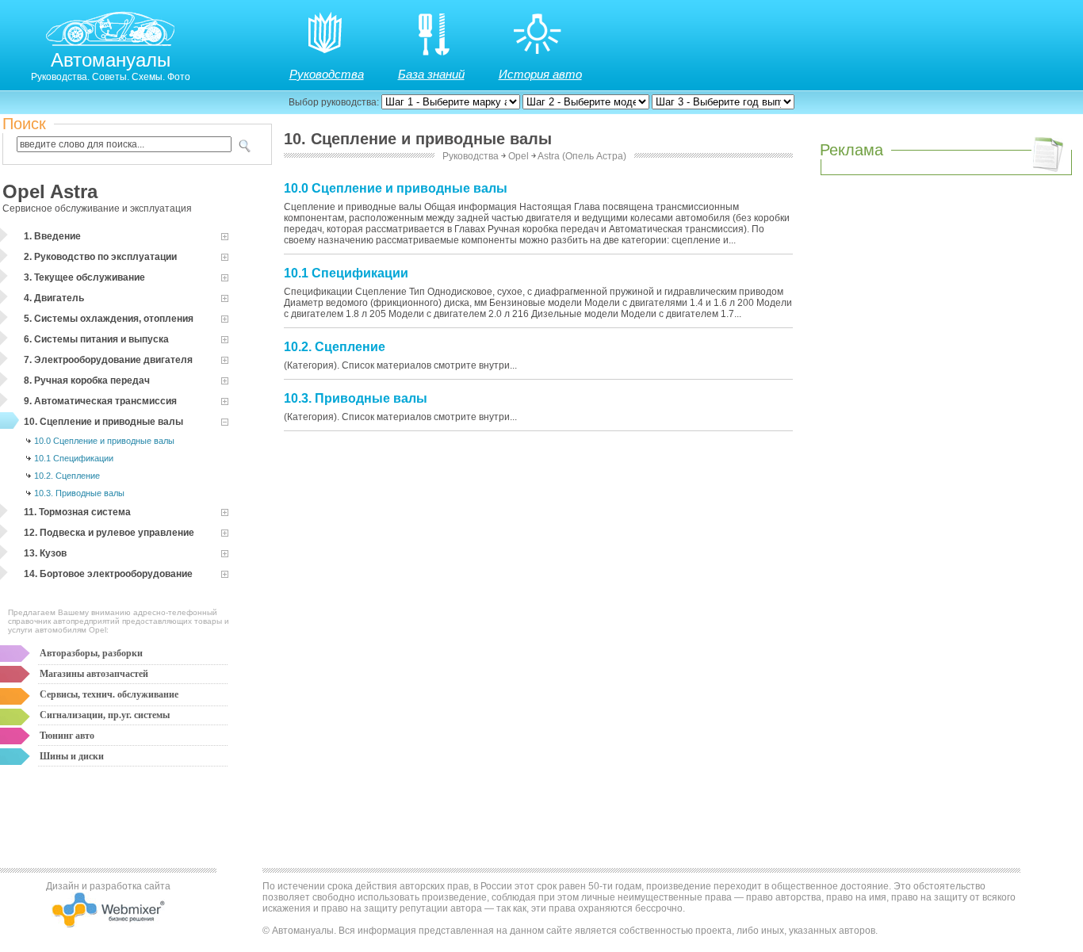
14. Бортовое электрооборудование (108, 573)
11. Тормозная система (77, 512)
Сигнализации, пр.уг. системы (105, 715)
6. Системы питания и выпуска (96, 339)
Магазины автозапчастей (94, 673)
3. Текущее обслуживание (84, 277)
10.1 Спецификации (73, 458)
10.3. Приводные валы (79, 493)
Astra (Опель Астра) (582, 156)
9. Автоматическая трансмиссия (100, 401)
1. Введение (52, 236)
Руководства (326, 74)
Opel (518, 156)
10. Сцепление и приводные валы (103, 421)
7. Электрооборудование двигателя (108, 359)
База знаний (431, 74)
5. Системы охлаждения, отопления (108, 318)
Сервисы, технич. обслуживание (109, 694)
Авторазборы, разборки (91, 653)
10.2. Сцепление (67, 475)
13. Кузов (45, 553)
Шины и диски (72, 756)
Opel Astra (50, 191)
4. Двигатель (54, 298)
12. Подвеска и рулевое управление (109, 532)
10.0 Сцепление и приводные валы (104, 440)
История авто (540, 74)
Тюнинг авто (67, 735)
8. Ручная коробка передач (87, 380)
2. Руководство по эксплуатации (100, 256)
